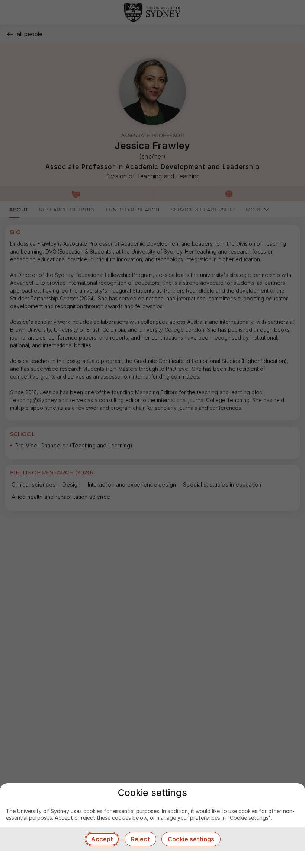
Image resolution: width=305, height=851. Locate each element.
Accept (102, 839)
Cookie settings (191, 839)
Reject (140, 839)
